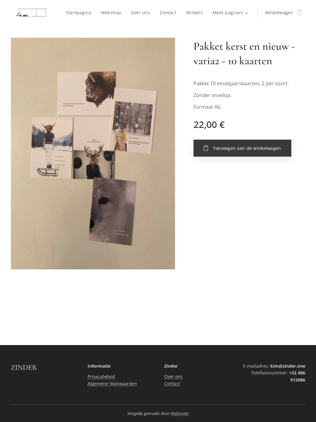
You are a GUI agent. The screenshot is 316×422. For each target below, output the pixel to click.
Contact (172, 383)
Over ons (173, 376)
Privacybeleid (101, 376)
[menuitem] (80, 12)
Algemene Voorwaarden (112, 383)
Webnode (180, 413)
